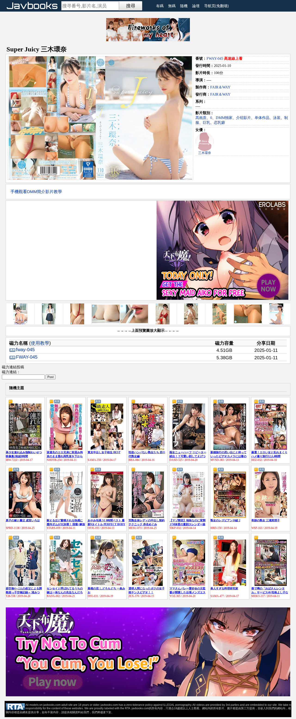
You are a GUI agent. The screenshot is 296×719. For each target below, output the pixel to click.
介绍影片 (243, 118)
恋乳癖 (219, 123)
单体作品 (262, 118)
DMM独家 (224, 118)
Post (50, 377)
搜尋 (130, 5)
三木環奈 (204, 153)
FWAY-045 (215, 58)
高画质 (201, 118)
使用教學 (40, 343)
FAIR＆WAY (220, 87)
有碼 (159, 5)
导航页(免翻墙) (216, 5)
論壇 (196, 5)
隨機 (184, 5)
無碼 (172, 5)
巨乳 (206, 123)
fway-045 (25, 349)
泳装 (277, 118)
